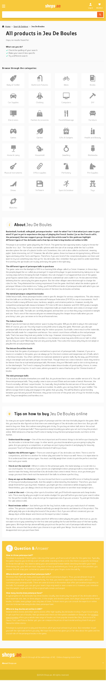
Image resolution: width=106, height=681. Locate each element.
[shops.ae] (53, 6)
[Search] (100, 14)
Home (7, 26)
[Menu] (3, 6)
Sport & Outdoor (21, 26)
